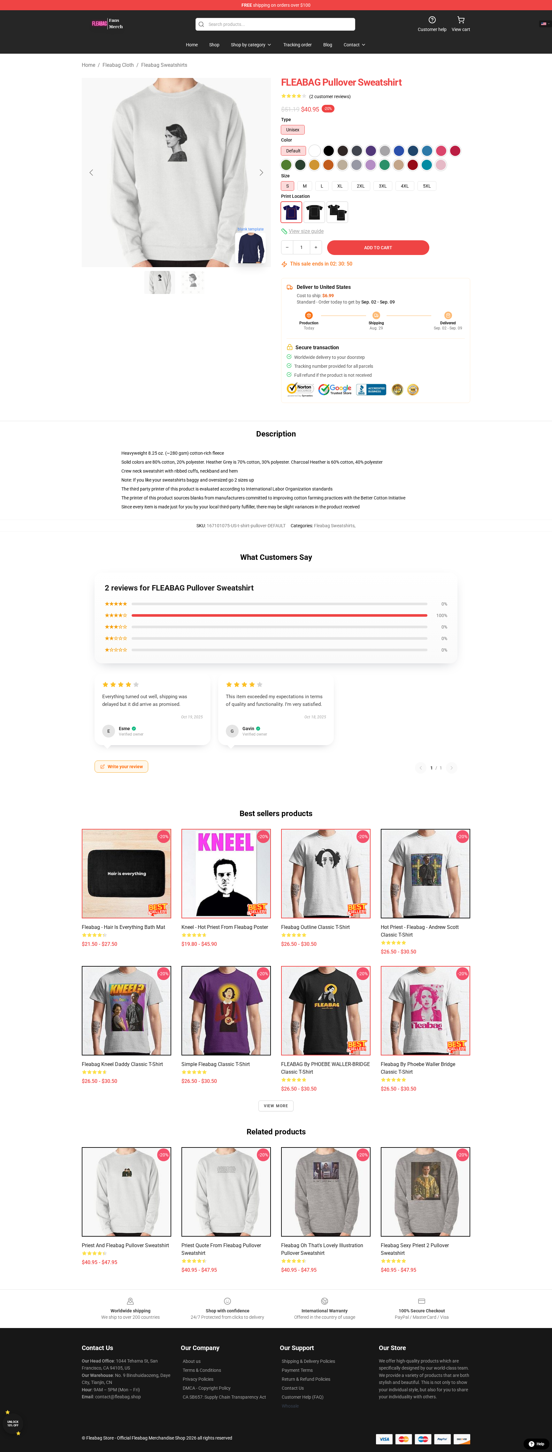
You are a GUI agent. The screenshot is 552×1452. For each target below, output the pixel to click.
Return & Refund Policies (306, 1379)
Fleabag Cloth (118, 65)
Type (286, 119)
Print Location (295, 196)
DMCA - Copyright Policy (207, 1388)
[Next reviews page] (451, 768)
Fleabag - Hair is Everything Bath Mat (123, 927)
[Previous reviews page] (420, 768)
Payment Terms (297, 1370)
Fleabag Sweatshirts (164, 65)
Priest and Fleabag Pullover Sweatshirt (125, 1245)
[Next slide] (261, 172)
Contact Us (293, 1388)
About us (192, 1361)
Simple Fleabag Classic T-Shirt (215, 1064)
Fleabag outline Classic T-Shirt (315, 927)
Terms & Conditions (202, 1370)
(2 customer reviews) (330, 96)
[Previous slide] (91, 172)
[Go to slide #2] (193, 282)
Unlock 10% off (13, 1423)
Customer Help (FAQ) (303, 1397)
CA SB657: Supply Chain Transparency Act (224, 1397)
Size (285, 175)
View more (276, 1106)
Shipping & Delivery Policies (308, 1361)
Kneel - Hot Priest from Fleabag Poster (224, 927)
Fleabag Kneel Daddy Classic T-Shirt (122, 1064)
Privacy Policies (198, 1379)
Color (286, 140)
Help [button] (540, 1444)
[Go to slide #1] (159, 282)
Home (88, 65)
